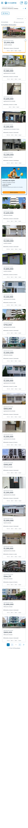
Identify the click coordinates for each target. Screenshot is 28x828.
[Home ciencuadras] (11, 3)
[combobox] (21, 18)
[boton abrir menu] (2, 3)
